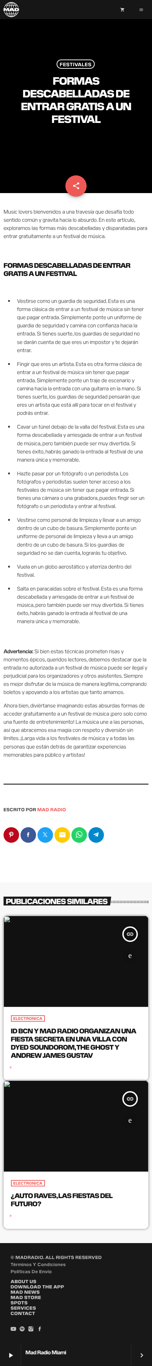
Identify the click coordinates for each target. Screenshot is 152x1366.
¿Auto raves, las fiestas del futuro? (62, 1199)
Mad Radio (51, 809)
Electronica (28, 1018)
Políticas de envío (31, 1271)
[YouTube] (13, 1329)
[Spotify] (22, 1329)
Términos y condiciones (38, 1264)
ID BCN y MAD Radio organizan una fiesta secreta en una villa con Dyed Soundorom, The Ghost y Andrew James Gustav (73, 1042)
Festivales (76, 64)
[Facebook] (39, 1329)
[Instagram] (31, 1329)
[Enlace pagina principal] (11, 9)
